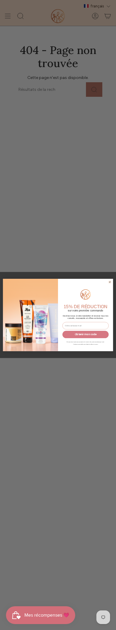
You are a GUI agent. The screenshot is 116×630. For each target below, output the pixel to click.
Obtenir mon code (86, 334)
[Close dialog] (110, 282)
